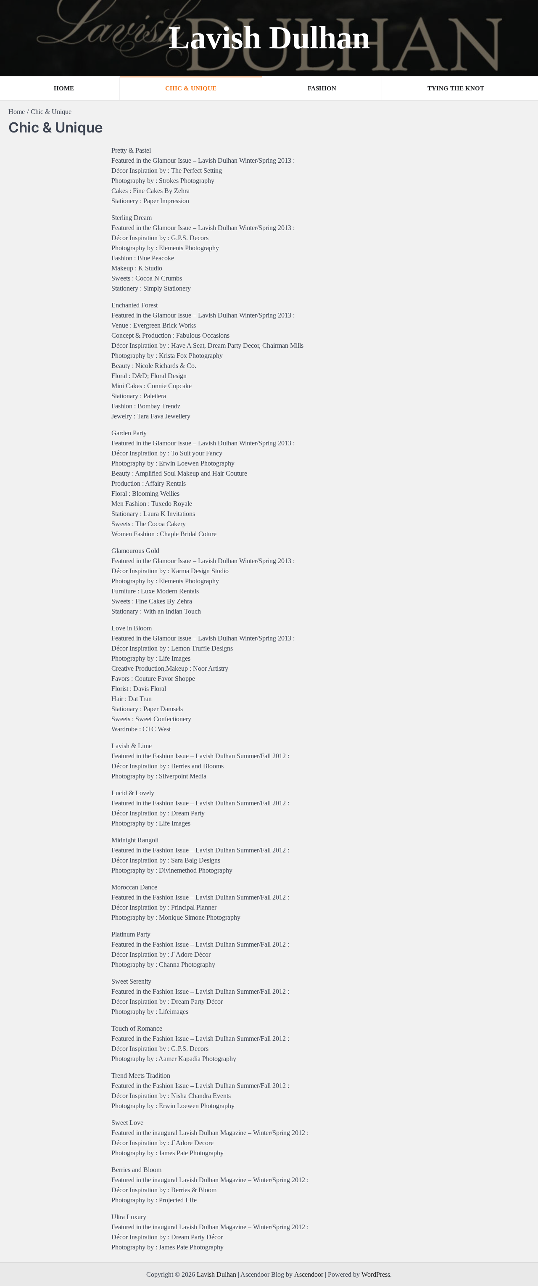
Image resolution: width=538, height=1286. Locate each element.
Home (64, 88)
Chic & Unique (190, 88)
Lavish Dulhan (269, 37)
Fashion (322, 88)
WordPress (375, 1274)
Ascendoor (308, 1274)
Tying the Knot (455, 88)
